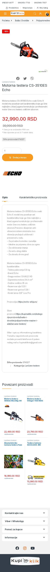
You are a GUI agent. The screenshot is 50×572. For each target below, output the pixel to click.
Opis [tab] (5, 197)
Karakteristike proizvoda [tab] (33, 197)
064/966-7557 (40, 3)
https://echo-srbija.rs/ (27, 302)
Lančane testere (8, 82)
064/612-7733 (24, 3)
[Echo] (12, 173)
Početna (6, 20)
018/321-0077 (8, 3)
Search (34, 13)
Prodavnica (13, 8)
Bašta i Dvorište (22, 20)
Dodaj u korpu (19, 157)
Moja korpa (27, 8)
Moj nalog (44, 8)
